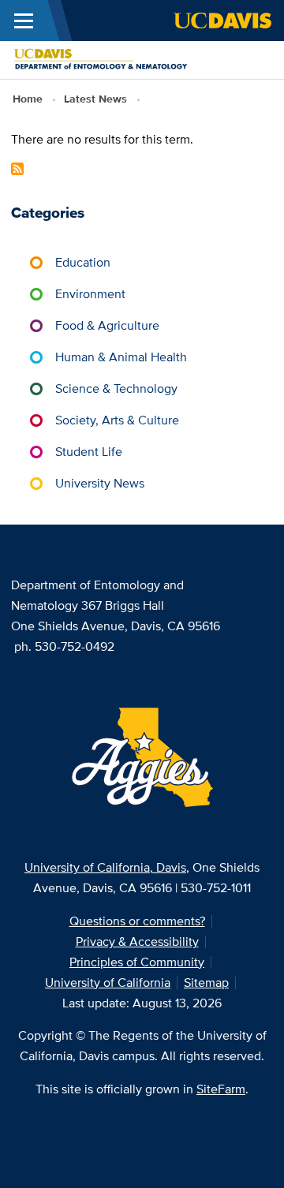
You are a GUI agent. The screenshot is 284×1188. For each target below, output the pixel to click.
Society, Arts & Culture (117, 420)
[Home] (136, 59)
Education (82, 262)
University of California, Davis (105, 867)
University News (99, 483)
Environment (90, 294)
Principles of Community (136, 962)
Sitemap (206, 982)
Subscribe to (17, 169)
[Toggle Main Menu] (23, 20)
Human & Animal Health (121, 357)
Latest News (95, 98)
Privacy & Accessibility (137, 941)
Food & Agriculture (107, 325)
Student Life (88, 452)
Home (28, 98)
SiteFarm (220, 1089)
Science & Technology (116, 388)
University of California (107, 982)
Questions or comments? (137, 921)
